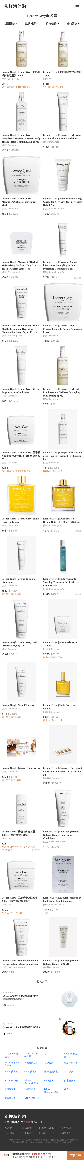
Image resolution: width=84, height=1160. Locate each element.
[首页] (15, 6)
